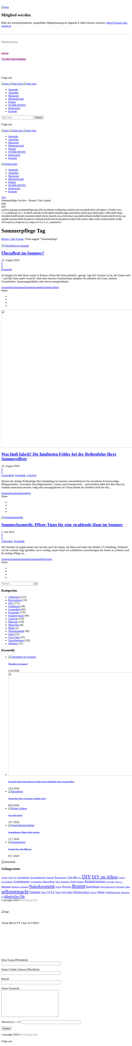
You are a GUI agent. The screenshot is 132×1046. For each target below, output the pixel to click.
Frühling (121, 878)
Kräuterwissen (16, 615)
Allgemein (7, 541)
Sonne (48, 559)
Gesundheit (7, 475)
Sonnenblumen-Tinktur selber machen (24, 832)
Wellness (13, 643)
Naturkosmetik (16, 631)
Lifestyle (31, 475)
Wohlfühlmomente (112, 892)
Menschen (13, 624)
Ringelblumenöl (108, 887)
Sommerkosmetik (33, 287)
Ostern (59, 887)
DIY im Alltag (105, 876)
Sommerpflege (51, 287)
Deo (79, 878)
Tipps (57, 892)
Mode (11, 628)
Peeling (66, 886)
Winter (100, 892)
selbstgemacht (15, 891)
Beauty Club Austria (12, 239)
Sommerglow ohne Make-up (19, 849)
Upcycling (14, 637)
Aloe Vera (12, 878)
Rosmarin (120, 887)
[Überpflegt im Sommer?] (15, 245)
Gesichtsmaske (21, 881)
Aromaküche (23, 877)
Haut (58, 881)
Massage (6, 886)
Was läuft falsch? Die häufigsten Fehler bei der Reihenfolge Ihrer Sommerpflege (41, 782)
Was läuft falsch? (15, 815)
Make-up (118, 882)
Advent (4, 877)
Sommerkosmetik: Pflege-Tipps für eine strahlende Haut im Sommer (62, 524)
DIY (10, 603)
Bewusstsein (15, 600)
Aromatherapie (38, 877)
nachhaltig (24, 887)
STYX (50, 892)
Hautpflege (65, 882)
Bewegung (60, 877)
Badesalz (50, 878)
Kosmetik (6, 269)
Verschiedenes (16, 640)
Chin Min (72, 877)
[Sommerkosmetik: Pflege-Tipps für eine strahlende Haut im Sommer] (12, 517)
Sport (11, 634)
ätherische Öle (14, 896)
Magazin (13, 621)
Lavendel (110, 881)
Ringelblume (93, 886)
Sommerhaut (17, 287)
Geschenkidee (7, 882)
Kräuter (80, 881)
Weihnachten (81, 892)
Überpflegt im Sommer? (22, 253)
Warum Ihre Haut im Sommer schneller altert (27, 798)
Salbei (127, 887)
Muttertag (15, 887)
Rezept (78, 886)
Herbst (73, 881)
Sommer (5, 287)
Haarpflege (49, 881)
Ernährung (14, 606)
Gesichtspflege (36, 882)
